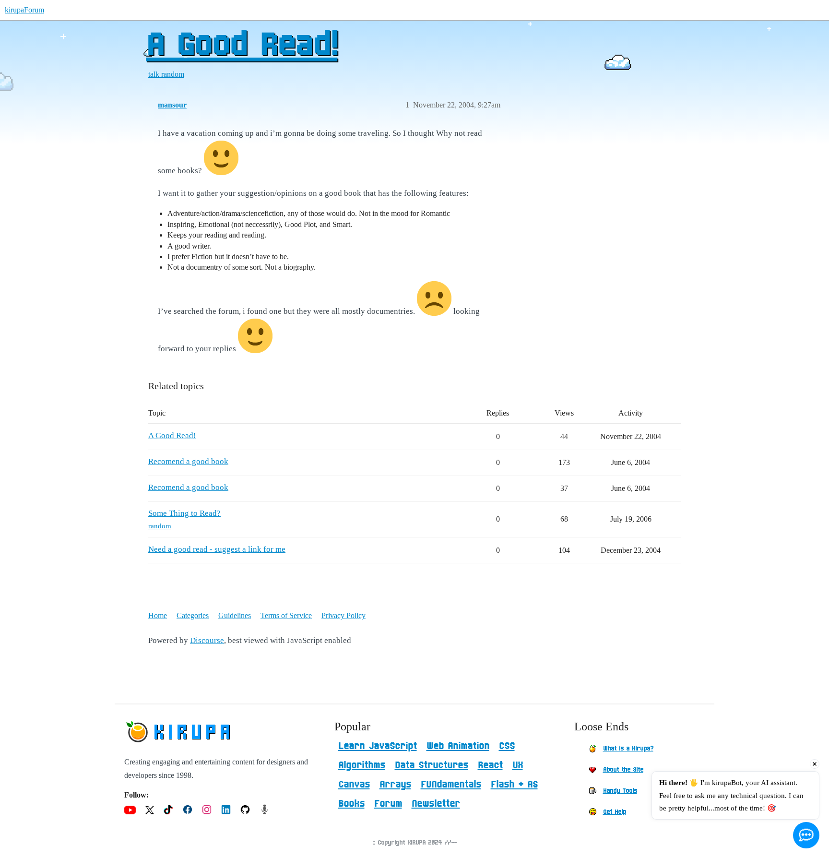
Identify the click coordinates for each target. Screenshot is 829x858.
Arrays (395, 784)
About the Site (623, 770)
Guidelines (234, 615)
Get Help (614, 812)
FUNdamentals (451, 784)
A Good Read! (241, 45)
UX (517, 765)
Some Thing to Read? (184, 513)
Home (157, 615)
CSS (507, 746)
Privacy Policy (343, 615)
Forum (388, 804)
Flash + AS (514, 784)
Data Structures (431, 765)
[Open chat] (806, 835)
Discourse (207, 640)
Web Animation (457, 746)
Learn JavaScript (377, 746)
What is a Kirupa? (628, 748)
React (490, 765)
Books (351, 804)
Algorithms (361, 765)
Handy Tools (620, 791)
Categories (193, 615)
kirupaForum (24, 10)
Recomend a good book (188, 461)
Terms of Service (286, 615)
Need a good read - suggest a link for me (216, 549)
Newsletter (436, 804)
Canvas (354, 784)
